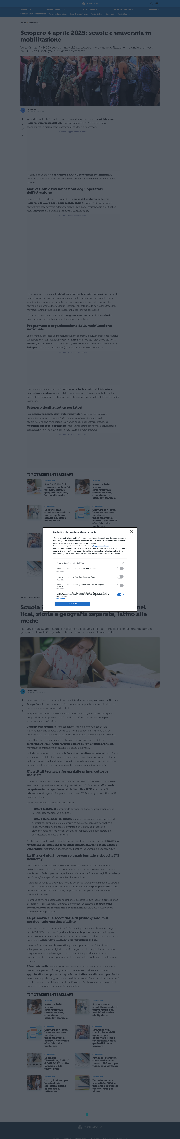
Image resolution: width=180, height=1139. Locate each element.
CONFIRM (72, 604)
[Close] (132, 532)
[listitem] (90, 563)
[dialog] (90, 570)
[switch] (120, 568)
